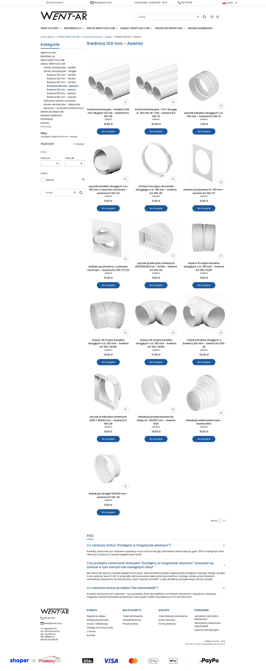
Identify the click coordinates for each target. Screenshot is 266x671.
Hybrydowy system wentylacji (59, 100)
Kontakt (91, 635)
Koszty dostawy (167, 619)
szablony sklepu (194, 644)
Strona (214, 520)
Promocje (46, 126)
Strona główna (48, 37)
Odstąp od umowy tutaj (100, 627)
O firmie (91, 631)
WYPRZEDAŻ (47, 119)
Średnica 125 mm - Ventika (61, 78)
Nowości (45, 122)
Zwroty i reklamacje (97, 623)
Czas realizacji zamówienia (173, 616)
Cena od (45, 158)
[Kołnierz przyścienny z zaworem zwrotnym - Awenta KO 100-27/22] (108, 240)
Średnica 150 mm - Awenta (61, 93)
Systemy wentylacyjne (206, 629)
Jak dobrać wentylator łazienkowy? (206, 618)
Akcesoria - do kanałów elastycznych (64, 108)
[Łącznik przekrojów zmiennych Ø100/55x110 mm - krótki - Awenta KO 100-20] (156, 238)
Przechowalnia (130, 623)
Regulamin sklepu (96, 616)
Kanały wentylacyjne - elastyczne (62, 104)
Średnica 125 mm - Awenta (61, 89)
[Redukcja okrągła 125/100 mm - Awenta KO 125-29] (108, 469)
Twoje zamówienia (133, 616)
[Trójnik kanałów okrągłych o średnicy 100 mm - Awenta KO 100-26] (203, 315)
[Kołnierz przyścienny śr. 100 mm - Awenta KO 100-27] (203, 163)
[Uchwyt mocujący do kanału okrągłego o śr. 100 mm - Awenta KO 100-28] (156, 161)
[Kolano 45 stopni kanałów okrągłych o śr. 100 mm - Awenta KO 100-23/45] (108, 315)
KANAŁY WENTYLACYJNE (68, 37)
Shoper (220, 644)
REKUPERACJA (48, 56)
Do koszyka (108, 131)
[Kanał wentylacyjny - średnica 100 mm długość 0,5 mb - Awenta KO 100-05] (108, 85)
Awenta (50, 179)
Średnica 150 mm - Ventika (61, 82)
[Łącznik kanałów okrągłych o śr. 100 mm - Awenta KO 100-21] (203, 86)
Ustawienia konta (132, 619)
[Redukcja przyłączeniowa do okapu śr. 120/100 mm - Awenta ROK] (156, 392)
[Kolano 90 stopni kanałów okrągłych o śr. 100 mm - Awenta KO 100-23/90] (156, 315)
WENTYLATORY (48, 52)
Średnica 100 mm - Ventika (61, 74)
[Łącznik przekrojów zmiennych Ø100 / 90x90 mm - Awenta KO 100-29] (108, 392)
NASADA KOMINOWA (51, 115)
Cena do (69, 158)
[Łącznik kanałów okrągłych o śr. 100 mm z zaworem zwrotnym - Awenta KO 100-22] (108, 161)
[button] (204, 17)
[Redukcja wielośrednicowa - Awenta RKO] (203, 394)
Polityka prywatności (98, 619)
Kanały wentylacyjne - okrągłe (97, 37)
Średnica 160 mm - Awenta (61, 97)
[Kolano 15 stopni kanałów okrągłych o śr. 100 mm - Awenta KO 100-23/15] (203, 238)
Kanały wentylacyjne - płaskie (60, 67)
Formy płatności (167, 623)
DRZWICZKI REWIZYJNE (52, 111)
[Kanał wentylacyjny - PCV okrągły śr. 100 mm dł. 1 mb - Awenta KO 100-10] (156, 85)
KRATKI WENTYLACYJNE (52, 60)
